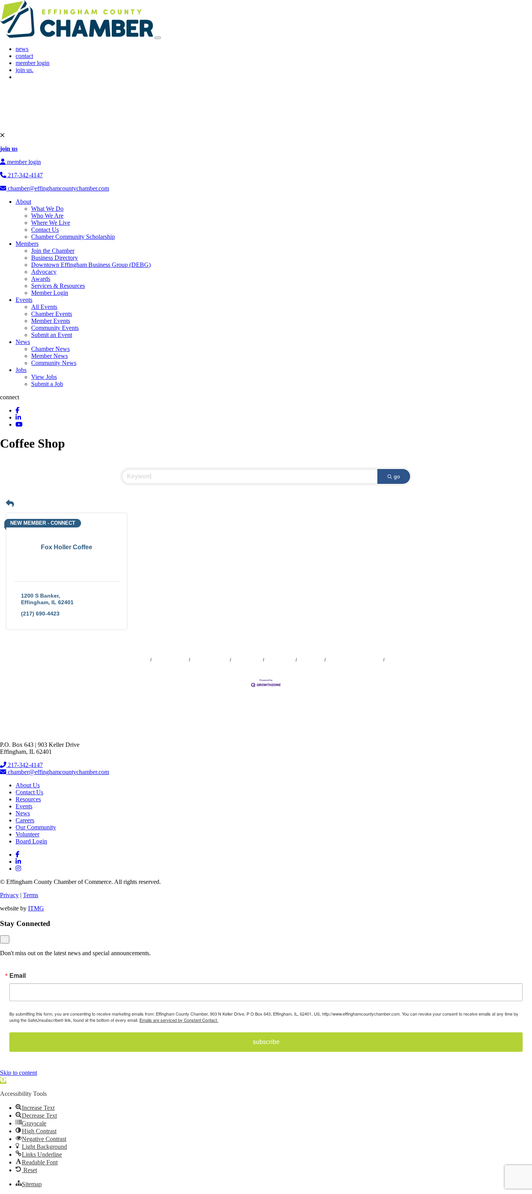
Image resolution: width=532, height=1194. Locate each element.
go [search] (397, 476)
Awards (40, 278)
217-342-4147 (24, 175)
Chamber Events (51, 313)
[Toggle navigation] (158, 38)
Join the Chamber (52, 250)
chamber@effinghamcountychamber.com (57, 188)
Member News (49, 356)
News (23, 342)
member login (32, 63)
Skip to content (18, 1072)
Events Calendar (210, 660)
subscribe (266, 1042)
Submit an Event (51, 335)
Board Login (31, 841)
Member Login (49, 292)
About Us (28, 785)
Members (27, 243)
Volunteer (27, 834)
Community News (53, 363)
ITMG (36, 908)
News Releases (170, 660)
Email (17, 975)
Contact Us (45, 229)
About (23, 201)
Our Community (36, 827)
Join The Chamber (406, 660)
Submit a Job (47, 384)
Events (24, 299)
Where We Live (50, 222)
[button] (10, 503)
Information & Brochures (354, 660)
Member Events (50, 320)
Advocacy (43, 271)
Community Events (55, 328)
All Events (44, 306)
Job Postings (280, 660)
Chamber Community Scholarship (73, 236)
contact (24, 56)
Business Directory (54, 257)
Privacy (9, 895)
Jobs (21, 370)
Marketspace (247, 660)
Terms (30, 895)
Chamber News (50, 349)
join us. (24, 70)
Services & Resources (58, 285)
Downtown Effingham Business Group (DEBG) (91, 264)
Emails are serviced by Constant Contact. (178, 1020)
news (22, 49)
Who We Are (47, 215)
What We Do (47, 208)
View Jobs (44, 377)
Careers (25, 820)
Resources (28, 799)
